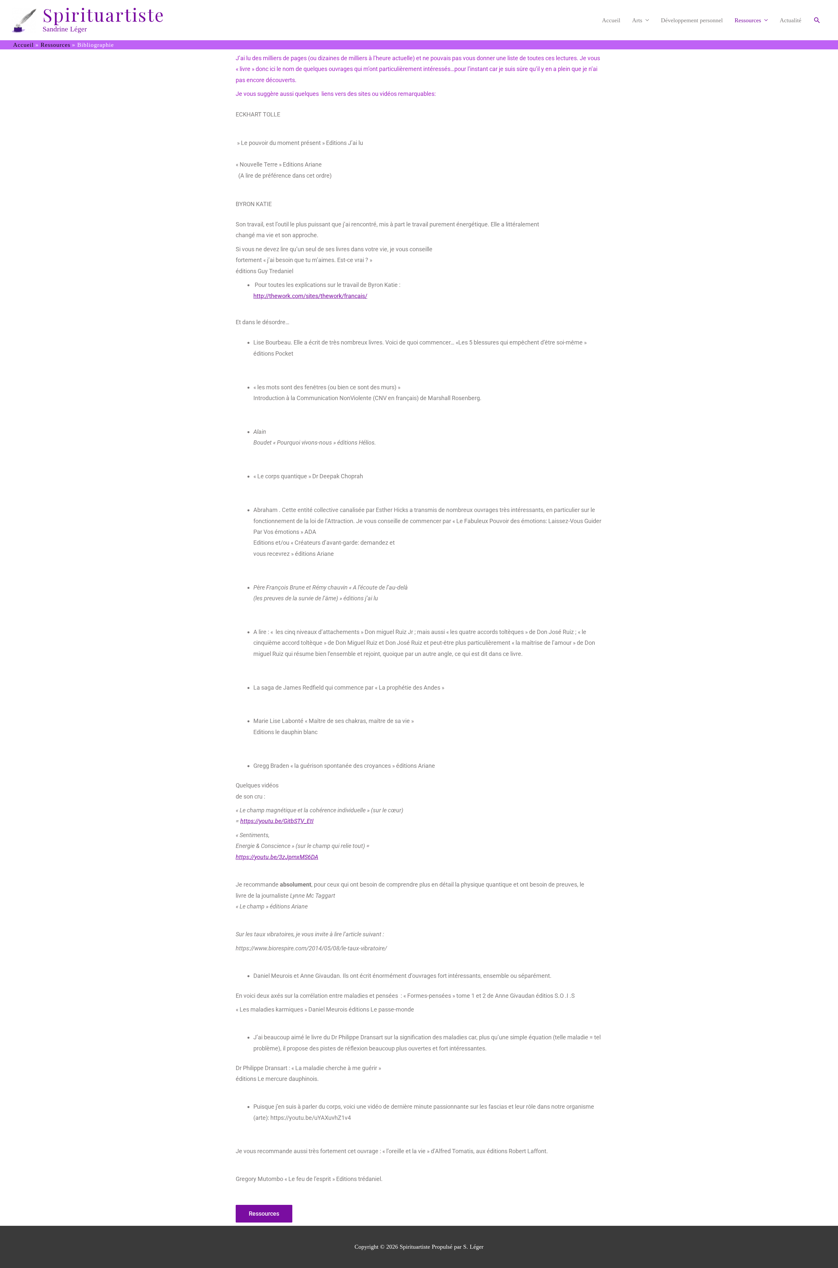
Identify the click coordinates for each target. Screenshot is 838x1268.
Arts (637, 20)
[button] (817, 20)
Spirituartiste (104, 14)
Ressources (748, 20)
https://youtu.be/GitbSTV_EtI (277, 821)
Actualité (790, 20)
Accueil (611, 20)
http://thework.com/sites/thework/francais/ (310, 295)
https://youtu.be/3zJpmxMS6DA (277, 857)
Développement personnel (692, 20)
